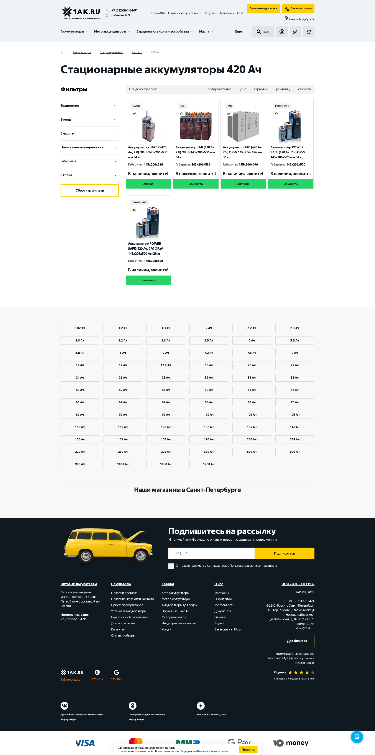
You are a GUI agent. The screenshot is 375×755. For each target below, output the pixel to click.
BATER (136, 106)
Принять (248, 749)
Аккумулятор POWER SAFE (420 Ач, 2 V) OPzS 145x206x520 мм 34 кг (287, 152)
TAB (182, 106)
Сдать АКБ (158, 13)
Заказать (148, 184)
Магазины (227, 13)
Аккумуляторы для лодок (179, 605)
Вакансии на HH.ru (227, 629)
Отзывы (220, 617)
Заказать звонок (301, 8)
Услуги (166, 629)
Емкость (67, 133)
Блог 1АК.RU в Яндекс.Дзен (211, 714)
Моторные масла (174, 617)
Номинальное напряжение (82, 147)
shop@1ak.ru (305, 628)
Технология (70, 106)
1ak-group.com (72, 679)
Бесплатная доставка (263, 8)
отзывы (97, 679)
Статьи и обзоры (123, 635)
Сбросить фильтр (90, 190)
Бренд (66, 119)
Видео (219, 623)
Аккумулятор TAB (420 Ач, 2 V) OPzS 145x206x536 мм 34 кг (195, 152)
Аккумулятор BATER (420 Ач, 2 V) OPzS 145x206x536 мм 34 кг (147, 152)
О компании (223, 599)
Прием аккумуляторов (127, 605)
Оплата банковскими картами (132, 599)
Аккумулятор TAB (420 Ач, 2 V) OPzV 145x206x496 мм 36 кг (243, 152)
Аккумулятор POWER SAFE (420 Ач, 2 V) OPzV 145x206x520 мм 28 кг (145, 249)
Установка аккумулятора (128, 611)
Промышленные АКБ (177, 611)
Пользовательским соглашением (253, 566)
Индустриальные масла (179, 623)
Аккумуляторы (72, 31)
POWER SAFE (282, 106)
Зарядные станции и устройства (163, 31)
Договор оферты (123, 623)
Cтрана (66, 175)
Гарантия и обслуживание (129, 617)
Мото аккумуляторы (110, 31)
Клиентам (118, 629)
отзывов (294, 678)
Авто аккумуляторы (175, 593)
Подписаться (284, 553)
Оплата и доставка (124, 593)
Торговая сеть (224, 605)
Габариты (68, 161)
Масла (204, 31)
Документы (222, 611)
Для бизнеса (297, 641)
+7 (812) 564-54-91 (125, 10)
